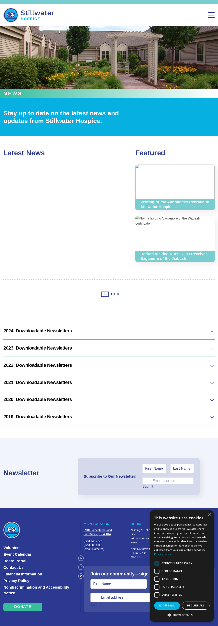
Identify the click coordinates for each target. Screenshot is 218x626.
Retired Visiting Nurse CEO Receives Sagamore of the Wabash (173, 221)
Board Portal (14, 561)
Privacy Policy (16, 581)
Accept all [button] (167, 605)
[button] (181, 615)
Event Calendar (17, 554)
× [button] (209, 514)
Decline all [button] (195, 605)
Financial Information (22, 574)
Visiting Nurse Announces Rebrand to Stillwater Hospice (171, 169)
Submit (147, 486)
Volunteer (12, 548)
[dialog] (182, 566)
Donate (22, 607)
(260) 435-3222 (93, 540)
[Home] (28, 15)
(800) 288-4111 (93, 545)
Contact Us (13, 567)
